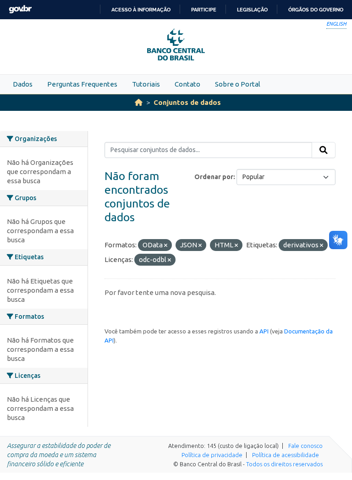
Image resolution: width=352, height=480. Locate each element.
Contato (187, 84)
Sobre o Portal (237, 84)
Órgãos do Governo (315, 9)
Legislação (252, 9)
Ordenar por (213, 176)
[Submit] (324, 150)
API (264, 331)
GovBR (20, 9)
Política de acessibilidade (285, 455)
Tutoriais (146, 84)
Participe (203, 9)
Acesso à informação (140, 9)
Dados (23, 84)
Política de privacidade (212, 455)
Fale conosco (305, 445)
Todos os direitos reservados (284, 464)
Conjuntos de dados (187, 102)
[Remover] (165, 245)
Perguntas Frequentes (82, 84)
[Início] (139, 102)
